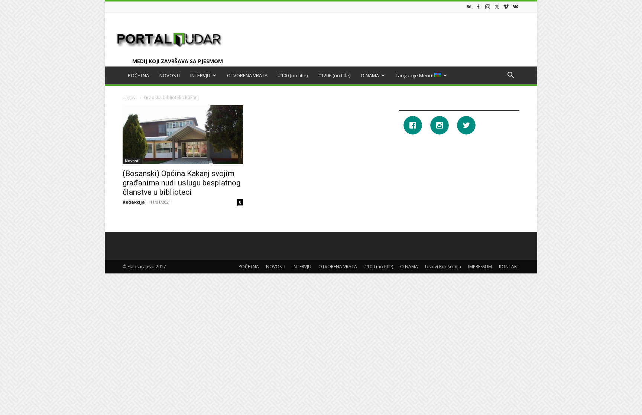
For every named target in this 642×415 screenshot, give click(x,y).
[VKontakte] (515, 6)
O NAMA (370, 75)
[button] (510, 76)
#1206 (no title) (334, 75)
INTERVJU (200, 75)
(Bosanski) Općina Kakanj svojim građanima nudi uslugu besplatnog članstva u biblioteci (181, 183)
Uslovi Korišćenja (443, 266)
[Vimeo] (506, 6)
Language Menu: (415, 75)
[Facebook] (478, 6)
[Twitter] (497, 6)
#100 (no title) (293, 75)
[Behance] (469, 6)
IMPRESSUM (480, 266)
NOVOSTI (169, 75)
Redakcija (134, 202)
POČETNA (138, 75)
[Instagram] (487, 6)
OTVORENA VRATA (247, 75)
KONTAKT (509, 266)
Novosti (132, 160)
